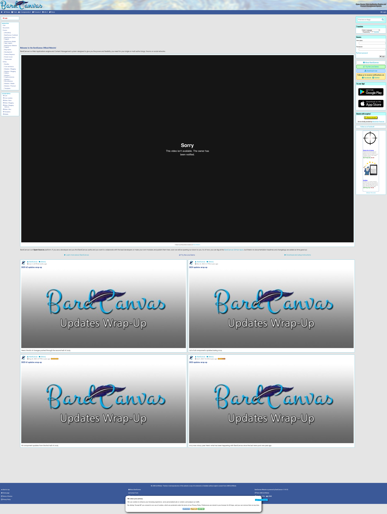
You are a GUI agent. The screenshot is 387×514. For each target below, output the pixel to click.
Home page (5, 493)
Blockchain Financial (378, 122)
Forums (5, 30)
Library (5, 61)
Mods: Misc (7, 109)
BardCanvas (33, 262)
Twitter (377, 78)
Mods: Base (7, 100)
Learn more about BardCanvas (77, 255)
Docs (53, 12)
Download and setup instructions (298, 255)
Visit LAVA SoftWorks (262, 493)
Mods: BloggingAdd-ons (9, 106)
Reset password (363, 53)
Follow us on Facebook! (367, 127)
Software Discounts (371, 192)
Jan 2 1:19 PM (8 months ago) (38, 264)
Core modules (8, 98)
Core (5, 95)
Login (384, 12)
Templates (7, 112)
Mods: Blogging (9, 103)
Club (15, 12)
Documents (6, 28)
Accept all (201, 509)
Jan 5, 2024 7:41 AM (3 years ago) (206, 359)
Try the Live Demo (188, 255)
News (8, 12)
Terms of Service (7, 496)
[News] (43, 262)
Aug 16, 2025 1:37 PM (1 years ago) (39, 359)
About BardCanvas (372, 62)
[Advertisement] (187, 30)
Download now (371, 71)
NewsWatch (196, 244)
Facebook (367, 78)
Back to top (6, 489)
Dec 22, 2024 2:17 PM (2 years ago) (207, 264)
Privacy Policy (6, 499)
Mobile (6, 114)
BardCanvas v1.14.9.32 (281, 489)
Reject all (194, 509)
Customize (186, 509)
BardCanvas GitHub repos (234, 250)
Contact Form (134, 493)
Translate (376, 32)
